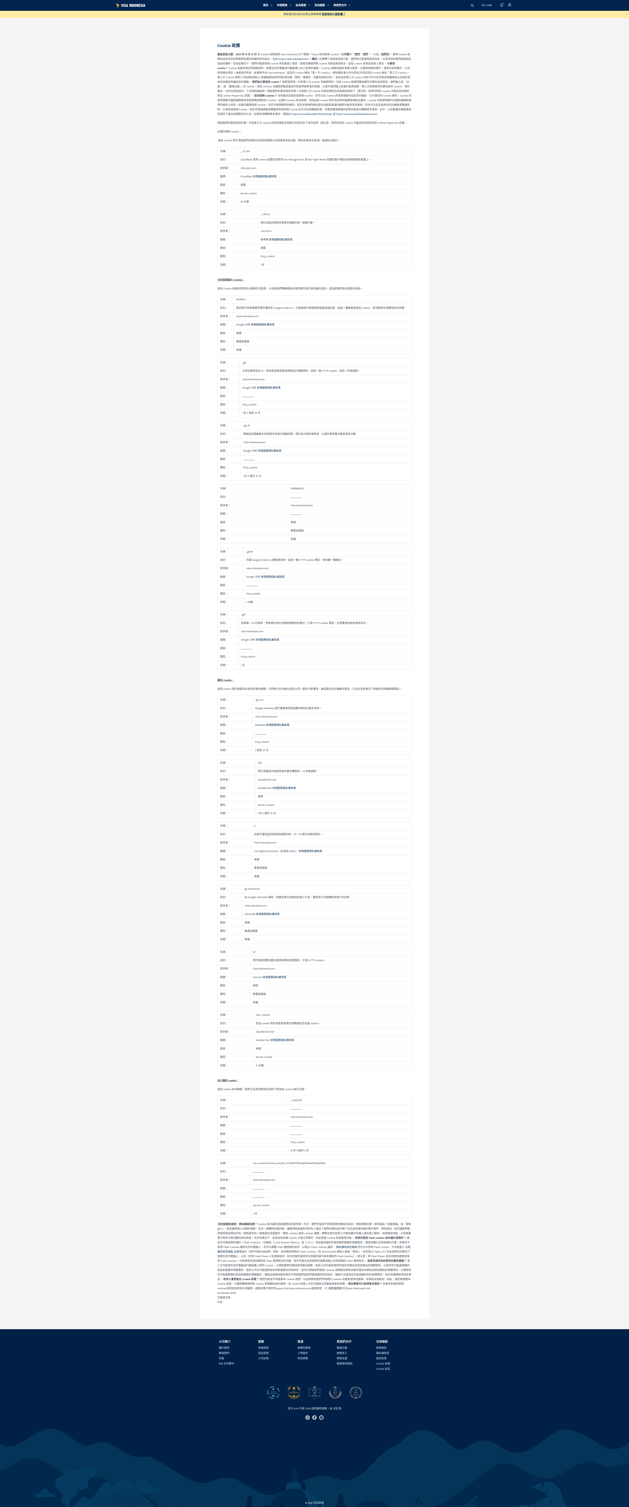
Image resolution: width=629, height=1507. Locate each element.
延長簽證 (301, 5)
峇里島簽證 (335, 1288)
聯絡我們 (224, 1353)
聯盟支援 (342, 1358)
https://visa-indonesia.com (293, 59)
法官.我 (337, 1408)
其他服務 (319, 5)
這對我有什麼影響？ (333, 14)
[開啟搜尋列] (472, 5)
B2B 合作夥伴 (226, 1363)
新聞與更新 (304, 1348)
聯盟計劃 (342, 1348)
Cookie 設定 (383, 1369)
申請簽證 (282, 5)
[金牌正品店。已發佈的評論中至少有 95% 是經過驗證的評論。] (294, 1393)
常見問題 (302, 1358)
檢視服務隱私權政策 (264, 176)
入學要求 (302, 1353)
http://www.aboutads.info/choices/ (311, 114)
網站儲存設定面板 (346, 1247)
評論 (221, 1358)
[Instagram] (307, 1417)
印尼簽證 (318, 1503)
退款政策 (381, 1358)
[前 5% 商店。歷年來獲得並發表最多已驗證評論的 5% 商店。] (335, 1393)
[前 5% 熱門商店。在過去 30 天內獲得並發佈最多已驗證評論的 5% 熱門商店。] (356, 1393)
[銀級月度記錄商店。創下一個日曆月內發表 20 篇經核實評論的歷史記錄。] (314, 1393)
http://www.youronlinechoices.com (356, 114)
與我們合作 (340, 5)
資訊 (265, 5)
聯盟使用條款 (345, 1363)
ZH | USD (487, 5)
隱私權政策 (382, 1353)
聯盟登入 (342, 1353)
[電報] (321, 1417)
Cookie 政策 (383, 1363)
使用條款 (381, 1348)
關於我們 (224, 1348)
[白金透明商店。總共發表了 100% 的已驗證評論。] (273, 1393)
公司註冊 (263, 1358)
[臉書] (314, 1417)
